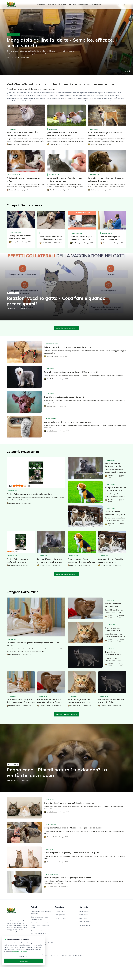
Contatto (45, 955)
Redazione (59, 907)
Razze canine (62, 5)
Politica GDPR (54, 955)
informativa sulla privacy (19, 951)
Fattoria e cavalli (13, 35)
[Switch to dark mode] (124, 4)
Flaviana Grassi (60, 911)
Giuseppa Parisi (11, 309)
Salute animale (51, 5)
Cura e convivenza (83, 5)
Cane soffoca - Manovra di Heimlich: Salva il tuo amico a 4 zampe (40, 925)
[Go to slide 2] (127, 71)
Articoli (34, 907)
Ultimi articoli (41, 5)
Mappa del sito (77, 955)
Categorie (83, 907)
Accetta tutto (23, 961)
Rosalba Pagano (12, 57)
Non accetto (23, 956)
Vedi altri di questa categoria (65, 328)
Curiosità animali (96, 5)
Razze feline (72, 5)
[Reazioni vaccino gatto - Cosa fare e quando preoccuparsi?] (66, 286)
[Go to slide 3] (129, 71)
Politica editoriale (66, 955)
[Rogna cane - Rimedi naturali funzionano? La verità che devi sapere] (66, 758)
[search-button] (119, 5)
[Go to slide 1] (125, 71)
